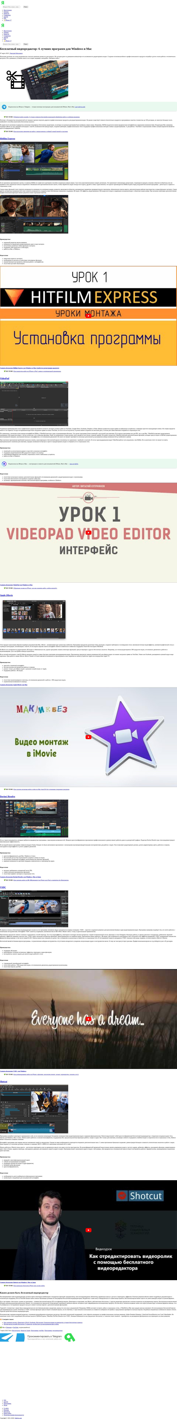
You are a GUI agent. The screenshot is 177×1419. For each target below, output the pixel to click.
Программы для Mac (37, 1330)
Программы (7, 1403)
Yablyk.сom (18, 1418)
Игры (5, 1405)
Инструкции (8, 10)
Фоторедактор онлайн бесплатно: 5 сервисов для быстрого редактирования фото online (31, 1324)
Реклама (6, 1410)
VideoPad (4, 378)
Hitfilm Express (7, 138)
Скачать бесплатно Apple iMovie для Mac (13, 685)
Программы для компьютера (53, 1330)
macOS (6, 17)
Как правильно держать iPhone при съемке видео (29, 1285)
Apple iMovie (6, 595)
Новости (6, 13)
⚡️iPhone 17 (7, 20)
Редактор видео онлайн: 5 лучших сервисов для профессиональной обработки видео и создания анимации (47, 117)
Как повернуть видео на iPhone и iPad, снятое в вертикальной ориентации (37, 371)
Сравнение (7, 15)
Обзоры (6, 12)
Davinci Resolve (7, 796)
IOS (5, 18)
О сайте (6, 1408)
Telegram (8, 1327)
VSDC (3, 887)
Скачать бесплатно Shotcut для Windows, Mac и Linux (18, 1282)
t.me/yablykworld (80, 107)
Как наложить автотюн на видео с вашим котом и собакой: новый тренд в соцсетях (41, 131)
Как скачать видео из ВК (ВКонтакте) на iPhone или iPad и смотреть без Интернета (41, 880)
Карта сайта (7, 1413)
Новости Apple (25, 1330)
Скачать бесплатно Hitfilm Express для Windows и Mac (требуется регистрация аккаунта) (29, 368)
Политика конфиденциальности (14, 1415)
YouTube (15, 1327)
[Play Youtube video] (88, 316)
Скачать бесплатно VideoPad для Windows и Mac (16, 585)
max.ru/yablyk (74, 464)
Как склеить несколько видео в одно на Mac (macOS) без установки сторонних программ (41, 789)
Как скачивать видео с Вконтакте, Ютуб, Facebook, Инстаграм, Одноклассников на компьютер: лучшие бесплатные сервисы (43, 1322)
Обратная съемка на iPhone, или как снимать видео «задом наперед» (35, 588)
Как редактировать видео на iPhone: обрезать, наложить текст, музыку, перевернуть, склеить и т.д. (46, 1074)
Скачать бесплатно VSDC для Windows (13, 1071)
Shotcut (3, 1081)
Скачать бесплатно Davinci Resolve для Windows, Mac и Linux (20, 877)
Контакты (7, 1411)
